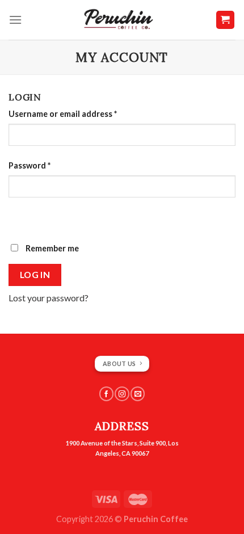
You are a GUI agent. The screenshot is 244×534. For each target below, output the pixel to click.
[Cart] (225, 20)
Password (30, 165)
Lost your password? (49, 297)
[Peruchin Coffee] (119, 20)
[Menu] (15, 19)
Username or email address (63, 114)
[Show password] (20, 218)
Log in (35, 275)
